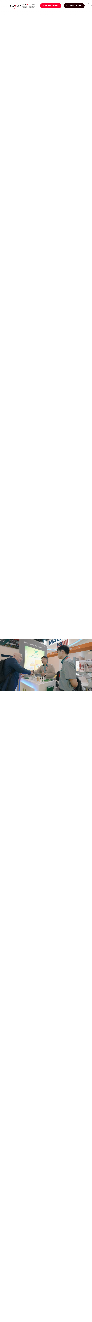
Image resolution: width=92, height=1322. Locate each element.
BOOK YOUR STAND (51, 6)
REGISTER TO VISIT (74, 6)
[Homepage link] (22, 6)
